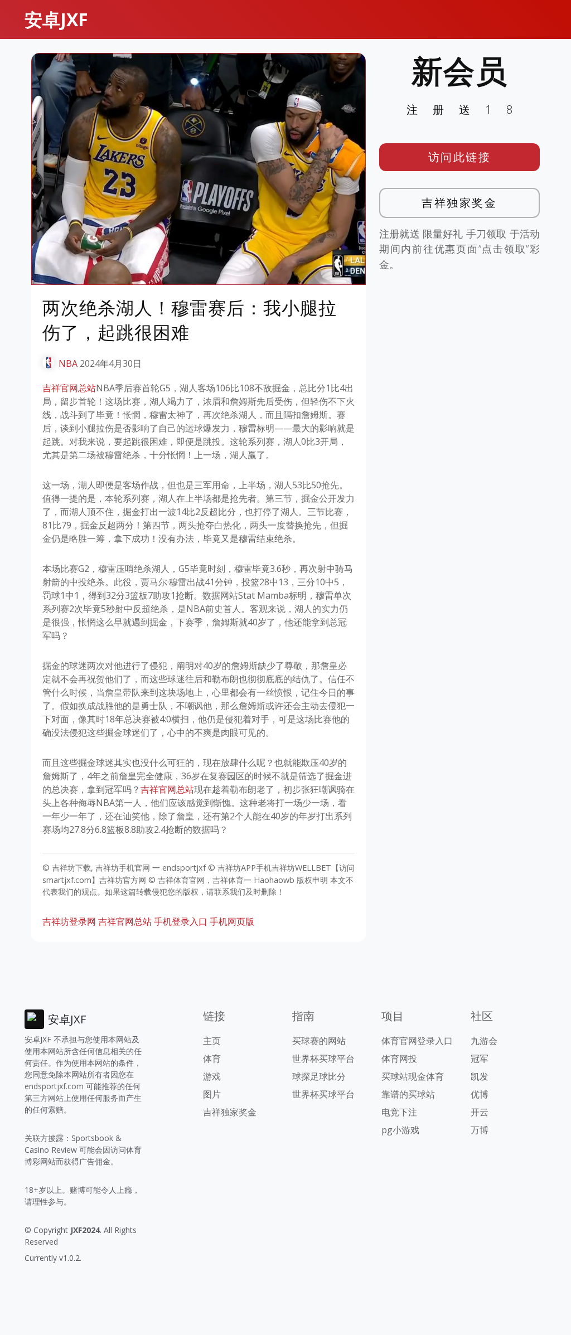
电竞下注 (399, 1112)
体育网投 (399, 1058)
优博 (479, 1094)
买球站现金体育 (412, 1076)
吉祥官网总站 (69, 388)
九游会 (484, 1041)
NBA (68, 363)
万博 (479, 1130)
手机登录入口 (180, 921)
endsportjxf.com (54, 1086)
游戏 (212, 1076)
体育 (212, 1058)
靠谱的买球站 (408, 1094)
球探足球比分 (319, 1076)
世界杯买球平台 (323, 1058)
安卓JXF (56, 19)
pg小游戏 (400, 1130)
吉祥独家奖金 (459, 202)
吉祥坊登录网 (69, 921)
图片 (212, 1094)
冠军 (479, 1058)
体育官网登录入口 (417, 1041)
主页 (212, 1041)
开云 (479, 1112)
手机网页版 (232, 921)
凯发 (479, 1076)
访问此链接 (459, 156)
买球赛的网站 (319, 1041)
